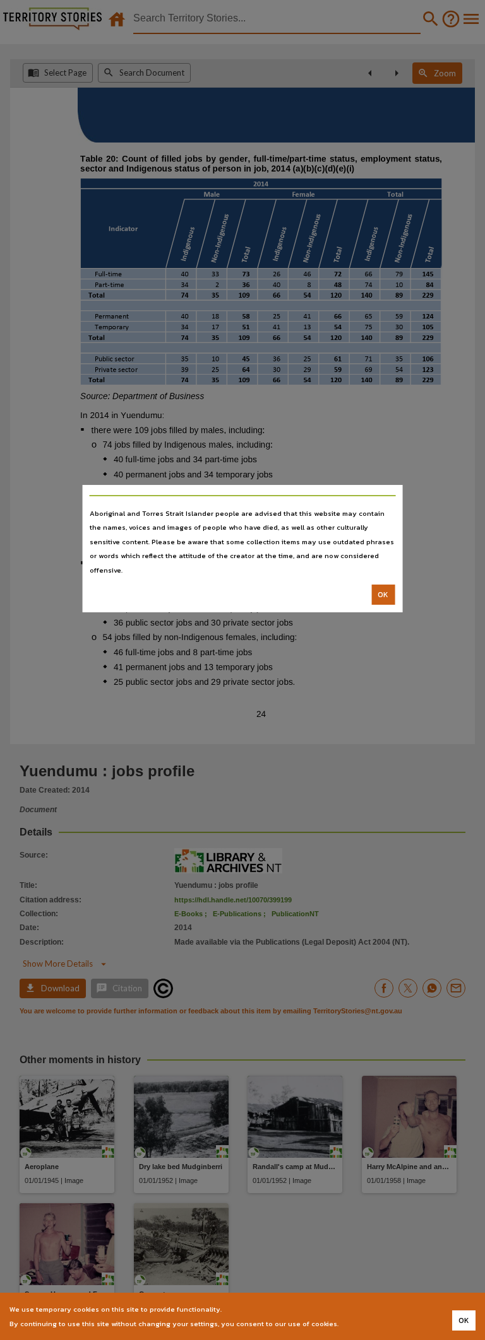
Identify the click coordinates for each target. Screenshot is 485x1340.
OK (383, 594)
